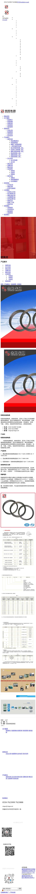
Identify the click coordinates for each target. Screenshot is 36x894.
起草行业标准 (22, 83)
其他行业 (20, 97)
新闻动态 (16, 28)
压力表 (24, 59)
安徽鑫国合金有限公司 (28, 871)
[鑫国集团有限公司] (12, 9)
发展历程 (20, 24)
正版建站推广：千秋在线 (8, 892)
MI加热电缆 (25, 41)
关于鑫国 (16, 19)
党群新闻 (20, 105)
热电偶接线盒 (26, 75)
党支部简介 (21, 102)
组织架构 (20, 27)
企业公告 (20, 30)
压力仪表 (20, 55)
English (22, 2)
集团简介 (20, 21)
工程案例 (16, 84)
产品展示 (16, 36)
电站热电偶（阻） (27, 51)
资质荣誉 (20, 25)
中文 (18, 2)
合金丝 (24, 68)
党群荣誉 (20, 100)
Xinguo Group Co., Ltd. (28, 872)
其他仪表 (20, 71)
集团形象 (20, 22)
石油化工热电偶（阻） (28, 48)
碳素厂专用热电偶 (27, 43)
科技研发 (16, 78)
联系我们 (16, 106)
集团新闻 (20, 32)
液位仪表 (20, 60)
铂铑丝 (24, 67)
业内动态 (20, 33)
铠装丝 (24, 70)
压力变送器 (25, 57)
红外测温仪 (25, 76)
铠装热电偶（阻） (27, 54)
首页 (2, 284)
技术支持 (20, 35)
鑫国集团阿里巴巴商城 (28, 869)
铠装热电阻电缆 (10, 723)
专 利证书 (20, 79)
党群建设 (16, 98)
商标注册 (20, 81)
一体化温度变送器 (27, 44)
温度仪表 (20, 38)
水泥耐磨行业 (22, 90)
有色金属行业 (22, 92)
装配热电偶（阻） (27, 52)
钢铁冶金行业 (22, 89)
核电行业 (20, 94)
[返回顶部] (3, 726)
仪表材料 (20, 65)
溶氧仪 (24, 73)
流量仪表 (20, 62)
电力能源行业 (22, 87)
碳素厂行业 (21, 95)
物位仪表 (20, 63)
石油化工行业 (22, 86)
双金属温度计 (26, 40)
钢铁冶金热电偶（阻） (28, 49)
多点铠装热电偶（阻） (28, 46)
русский (26, 2)
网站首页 (16, 17)
